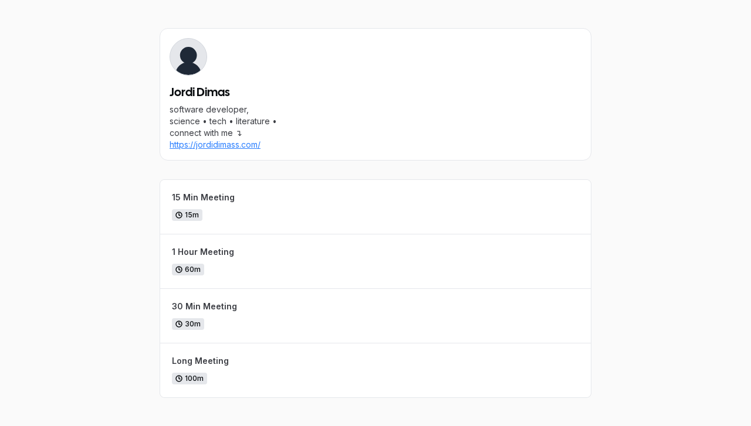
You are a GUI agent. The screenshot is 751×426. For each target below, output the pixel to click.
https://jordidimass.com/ (215, 144)
